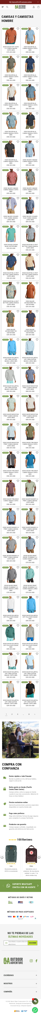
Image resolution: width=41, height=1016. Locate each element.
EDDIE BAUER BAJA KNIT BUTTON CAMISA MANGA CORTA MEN (30, 246)
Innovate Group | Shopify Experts (20, 1005)
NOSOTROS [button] (8, 983)
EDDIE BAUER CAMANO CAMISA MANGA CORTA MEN (30, 161)
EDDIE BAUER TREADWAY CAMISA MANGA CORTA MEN (30, 444)
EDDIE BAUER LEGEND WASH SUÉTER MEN (11, 245)
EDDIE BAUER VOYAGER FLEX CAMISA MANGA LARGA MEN (11, 218)
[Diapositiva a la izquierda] (3, 885)
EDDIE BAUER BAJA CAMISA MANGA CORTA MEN (30, 48)
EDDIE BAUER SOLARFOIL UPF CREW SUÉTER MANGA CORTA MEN (11, 673)
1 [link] (6, 714)
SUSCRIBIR (32, 943)
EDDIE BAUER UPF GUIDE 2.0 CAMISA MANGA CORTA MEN (11, 48)
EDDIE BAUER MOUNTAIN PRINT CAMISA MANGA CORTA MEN (30, 387)
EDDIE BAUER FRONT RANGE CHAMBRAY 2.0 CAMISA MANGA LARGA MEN (30, 558)
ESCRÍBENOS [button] (9, 975)
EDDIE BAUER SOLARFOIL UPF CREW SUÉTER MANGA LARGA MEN (11, 359)
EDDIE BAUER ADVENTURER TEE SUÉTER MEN (30, 303)
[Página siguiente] (34, 714)
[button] (2, 7)
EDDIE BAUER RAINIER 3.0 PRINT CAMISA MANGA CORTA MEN (30, 500)
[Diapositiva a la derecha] (37, 885)
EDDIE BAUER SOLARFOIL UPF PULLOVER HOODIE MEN (11, 617)
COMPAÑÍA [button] (8, 992)
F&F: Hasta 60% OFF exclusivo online (20, 2)
